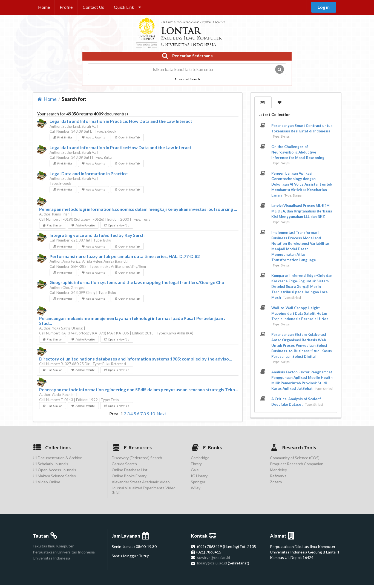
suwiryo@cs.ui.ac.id (213, 557)
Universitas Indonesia (51, 558)
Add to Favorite (95, 137)
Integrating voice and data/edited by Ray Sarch (97, 235)
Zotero (276, 481)
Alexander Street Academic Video (141, 481)
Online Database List (130, 469)
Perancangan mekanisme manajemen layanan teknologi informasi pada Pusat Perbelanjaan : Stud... (132, 321)
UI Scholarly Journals (50, 463)
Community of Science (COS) (295, 458)
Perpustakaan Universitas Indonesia (64, 552)
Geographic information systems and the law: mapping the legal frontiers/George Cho (137, 282)
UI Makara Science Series (54, 475)
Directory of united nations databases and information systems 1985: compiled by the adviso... (135, 358)
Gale (195, 469)
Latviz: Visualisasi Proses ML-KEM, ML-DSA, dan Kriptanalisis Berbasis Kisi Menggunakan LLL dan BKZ (301, 211)
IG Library (199, 475)
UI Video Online (46, 481)
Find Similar (64, 137)
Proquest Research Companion (296, 463)
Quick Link (124, 7)
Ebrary (196, 463)
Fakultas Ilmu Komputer (53, 546)
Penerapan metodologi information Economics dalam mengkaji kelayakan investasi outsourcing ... (138, 209)
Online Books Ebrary (129, 475)
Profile (66, 7)
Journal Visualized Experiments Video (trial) (144, 490)
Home (44, 7)
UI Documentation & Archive (57, 458)
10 (152, 413)
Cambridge (200, 458)
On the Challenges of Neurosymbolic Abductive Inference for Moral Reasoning (297, 152)
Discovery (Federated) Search (137, 458)
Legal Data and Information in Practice (89, 173)
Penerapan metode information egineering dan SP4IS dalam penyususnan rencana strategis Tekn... (138, 389)
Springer (198, 481)
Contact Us (93, 7)
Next (161, 413)
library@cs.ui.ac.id (212, 563)
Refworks (278, 475)
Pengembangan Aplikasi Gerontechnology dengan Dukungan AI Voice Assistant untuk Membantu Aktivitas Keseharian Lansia (301, 184)
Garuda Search (124, 463)
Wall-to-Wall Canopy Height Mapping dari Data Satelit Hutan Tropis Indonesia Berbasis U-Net (299, 313)
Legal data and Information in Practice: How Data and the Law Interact (121, 121)
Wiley (195, 487)
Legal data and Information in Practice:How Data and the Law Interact (120, 147)
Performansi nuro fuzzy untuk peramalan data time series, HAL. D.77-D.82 (125, 256)
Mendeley (278, 469)
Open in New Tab (129, 137)
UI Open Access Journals (54, 469)
